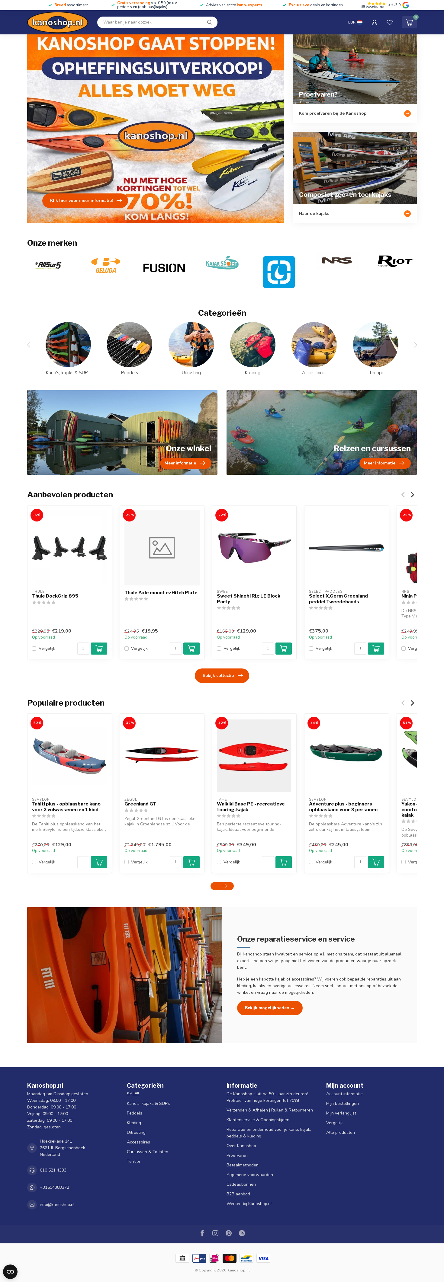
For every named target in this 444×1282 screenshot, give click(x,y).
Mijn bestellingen (342, 1103)
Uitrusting (136, 1132)
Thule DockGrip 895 (55, 596)
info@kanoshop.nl (57, 1204)
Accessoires (138, 1142)
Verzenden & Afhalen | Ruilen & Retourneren (270, 1110)
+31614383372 (54, 1187)
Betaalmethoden (243, 1165)
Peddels (134, 1113)
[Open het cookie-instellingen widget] (10, 1271)
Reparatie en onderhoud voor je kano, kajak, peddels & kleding (269, 1133)
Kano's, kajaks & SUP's (148, 1103)
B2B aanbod (238, 1194)
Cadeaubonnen (241, 1184)
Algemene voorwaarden (250, 1175)
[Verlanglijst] (390, 22)
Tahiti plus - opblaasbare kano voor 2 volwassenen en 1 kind (66, 806)
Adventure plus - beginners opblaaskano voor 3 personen (343, 806)
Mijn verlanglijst (341, 1113)
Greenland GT (140, 804)
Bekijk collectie (218, 675)
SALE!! (133, 1094)
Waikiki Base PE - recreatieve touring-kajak (251, 806)
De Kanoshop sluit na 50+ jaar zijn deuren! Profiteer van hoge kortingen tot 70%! (267, 1097)
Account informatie (344, 1094)
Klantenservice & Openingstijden (258, 1120)
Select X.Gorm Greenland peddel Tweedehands (338, 598)
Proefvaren (237, 1155)
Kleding (134, 1123)
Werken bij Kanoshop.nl (249, 1204)
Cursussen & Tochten (147, 1152)
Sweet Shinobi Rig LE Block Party (248, 598)
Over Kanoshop (241, 1146)
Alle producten (340, 1132)
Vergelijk (47, 648)
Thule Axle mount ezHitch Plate (161, 592)
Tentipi (133, 1161)
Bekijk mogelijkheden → (270, 1008)
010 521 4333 (53, 1170)
